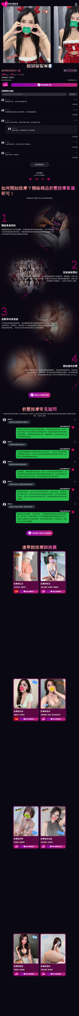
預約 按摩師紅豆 (30, 591)
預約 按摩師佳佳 (30, 719)
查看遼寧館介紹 (73, 80)
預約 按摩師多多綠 (57, 846)
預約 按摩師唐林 (57, 974)
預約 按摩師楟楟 (30, 846)
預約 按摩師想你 (57, 719)
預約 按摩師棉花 (57, 591)
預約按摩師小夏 (46, 85)
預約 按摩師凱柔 (30, 974)
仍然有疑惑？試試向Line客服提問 (41, 533)
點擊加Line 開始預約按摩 (41, 395)
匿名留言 (72, 94)
